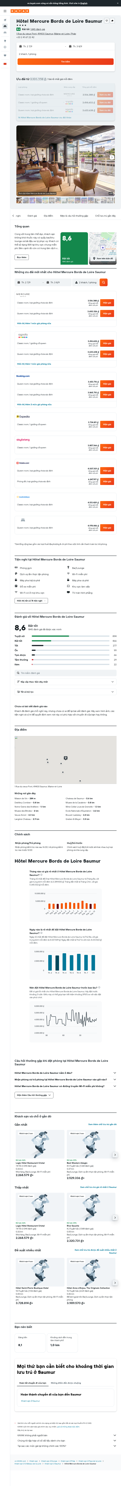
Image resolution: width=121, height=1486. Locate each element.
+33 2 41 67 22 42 (25, 37)
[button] (118, 3)
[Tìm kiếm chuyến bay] (5, 20)
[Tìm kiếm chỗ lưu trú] (5, 26)
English (83, 3)
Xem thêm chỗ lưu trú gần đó (102, 1124)
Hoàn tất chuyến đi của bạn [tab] (32, 1383)
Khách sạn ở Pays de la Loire (90, 1461)
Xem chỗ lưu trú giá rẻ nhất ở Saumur (98, 1187)
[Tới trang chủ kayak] (20, 11)
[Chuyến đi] (5, 55)
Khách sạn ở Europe (49, 1461)
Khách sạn (34, 1461)
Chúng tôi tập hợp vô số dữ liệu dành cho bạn (41, 1440)
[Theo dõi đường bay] (5, 47)
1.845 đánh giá (37, 29)
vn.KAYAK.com (20, 1461)
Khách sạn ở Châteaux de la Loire (28, 1464)
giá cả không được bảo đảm (68, 1427)
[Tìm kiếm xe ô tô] (5, 32)
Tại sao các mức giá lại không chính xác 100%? (42, 1445)
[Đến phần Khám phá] (5, 41)
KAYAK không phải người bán (32, 1435)
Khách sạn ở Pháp (68, 1461)
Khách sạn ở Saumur (30, 1401)
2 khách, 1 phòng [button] (27, 53)
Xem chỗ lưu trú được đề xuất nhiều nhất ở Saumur (96, 1251)
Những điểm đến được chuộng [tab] (66, 1383)
